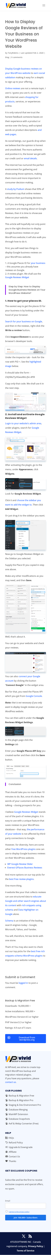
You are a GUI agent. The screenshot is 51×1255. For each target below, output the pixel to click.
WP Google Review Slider (20, 864)
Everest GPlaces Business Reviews (24, 867)
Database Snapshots (19, 1118)
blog (7, 57)
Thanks (12, 1161)
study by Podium (15, 189)
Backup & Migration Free (21, 1095)
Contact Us (14, 1156)
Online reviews (12, 88)
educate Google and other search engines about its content (25, 901)
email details (30, 158)
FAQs (11, 1137)
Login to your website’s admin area (23, 423)
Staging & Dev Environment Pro (25, 1104)
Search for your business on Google (23, 321)
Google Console (34, 696)
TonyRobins (13, 53)
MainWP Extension (18, 1114)
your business (38, 263)
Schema (9, 920)
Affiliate (12, 1151)
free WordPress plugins (23, 849)
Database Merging (18, 1109)
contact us (10, 1082)
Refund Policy (16, 1142)
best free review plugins (21, 879)
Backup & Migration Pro (21, 1100)
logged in (23, 982)
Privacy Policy (35, 1246)
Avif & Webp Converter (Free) (23, 1123)
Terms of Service (25, 1250)
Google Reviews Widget (17, 277)
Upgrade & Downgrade (21, 1147)
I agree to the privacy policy (19, 1212)
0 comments (16, 57)
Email (7, 1200)
